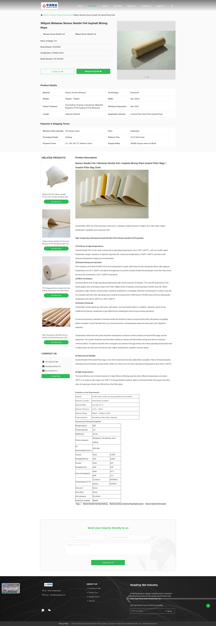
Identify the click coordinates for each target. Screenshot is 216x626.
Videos (105, 6)
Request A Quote (92, 71)
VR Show (117, 6)
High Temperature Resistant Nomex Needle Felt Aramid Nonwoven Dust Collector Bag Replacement (55, 337)
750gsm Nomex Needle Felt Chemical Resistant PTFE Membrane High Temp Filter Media (56, 243)
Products (92, 6)
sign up (169, 611)
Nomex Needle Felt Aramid (156, 504)
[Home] (49, 6)
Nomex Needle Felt (64, 15)
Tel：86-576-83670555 (52, 591)
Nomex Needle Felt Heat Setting (95, 504)
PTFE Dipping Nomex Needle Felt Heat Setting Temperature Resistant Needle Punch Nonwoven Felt (56, 290)
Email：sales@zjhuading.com (54, 595)
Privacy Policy (64, 624)
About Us (131, 6)
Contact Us (146, 6)
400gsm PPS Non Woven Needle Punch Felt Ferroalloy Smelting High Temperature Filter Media (55, 196)
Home (80, 6)
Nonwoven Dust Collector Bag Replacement (126, 504)
